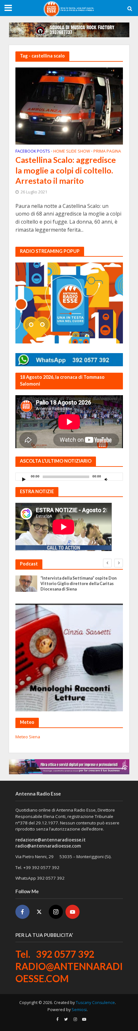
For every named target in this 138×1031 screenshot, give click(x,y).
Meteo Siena (27, 737)
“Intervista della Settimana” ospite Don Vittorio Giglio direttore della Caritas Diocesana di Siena (78, 583)
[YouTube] (72, 912)
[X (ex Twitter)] (39, 912)
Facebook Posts (32, 151)
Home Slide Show (71, 151)
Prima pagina (107, 151)
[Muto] (106, 479)
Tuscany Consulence (95, 1002)
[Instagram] (56, 912)
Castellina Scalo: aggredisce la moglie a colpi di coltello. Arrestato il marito (65, 170)
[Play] (24, 479)
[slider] (116, 478)
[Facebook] (22, 912)
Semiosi (79, 1009)
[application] (69, 477)
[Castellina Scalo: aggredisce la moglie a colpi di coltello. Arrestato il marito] (69, 105)
